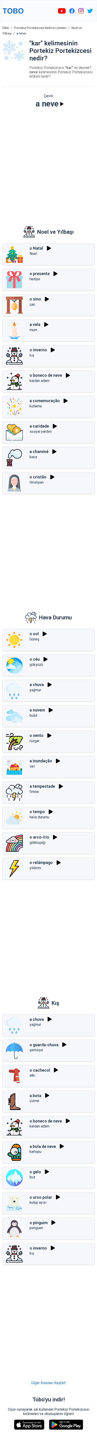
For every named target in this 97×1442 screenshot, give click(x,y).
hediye (35, 279)
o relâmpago (41, 862)
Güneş (34, 639)
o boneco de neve (46, 375)
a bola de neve (43, 1146)
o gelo (35, 1171)
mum (33, 330)
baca (33, 457)
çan (32, 304)
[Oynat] (62, 104)
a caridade (39, 426)
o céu (35, 659)
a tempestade (42, 786)
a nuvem (37, 710)
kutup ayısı (38, 1202)
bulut (33, 715)
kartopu (35, 1151)
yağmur (35, 690)
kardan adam (39, 381)
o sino (35, 299)
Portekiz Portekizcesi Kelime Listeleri (40, 28)
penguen (36, 1228)
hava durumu (39, 817)
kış (32, 355)
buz (32, 1177)
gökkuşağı (38, 842)
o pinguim (39, 1222)
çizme (34, 1101)
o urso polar (41, 1197)
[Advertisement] (48, 164)
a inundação (41, 760)
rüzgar (34, 741)
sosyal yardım (41, 431)
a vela (35, 324)
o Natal (36, 248)
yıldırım (35, 868)
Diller (5, 28)
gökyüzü (36, 664)
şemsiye (36, 1050)
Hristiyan (37, 482)
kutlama (36, 406)
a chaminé (39, 451)
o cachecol (40, 1070)
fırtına (34, 792)
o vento (37, 735)
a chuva (37, 684)
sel (32, 766)
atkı (32, 1075)
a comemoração (45, 400)
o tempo (37, 811)
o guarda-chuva (44, 1044)
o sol (34, 633)
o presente (40, 273)
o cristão (38, 477)
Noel (33, 253)
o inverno (38, 349)
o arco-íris (39, 837)
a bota (35, 1095)
